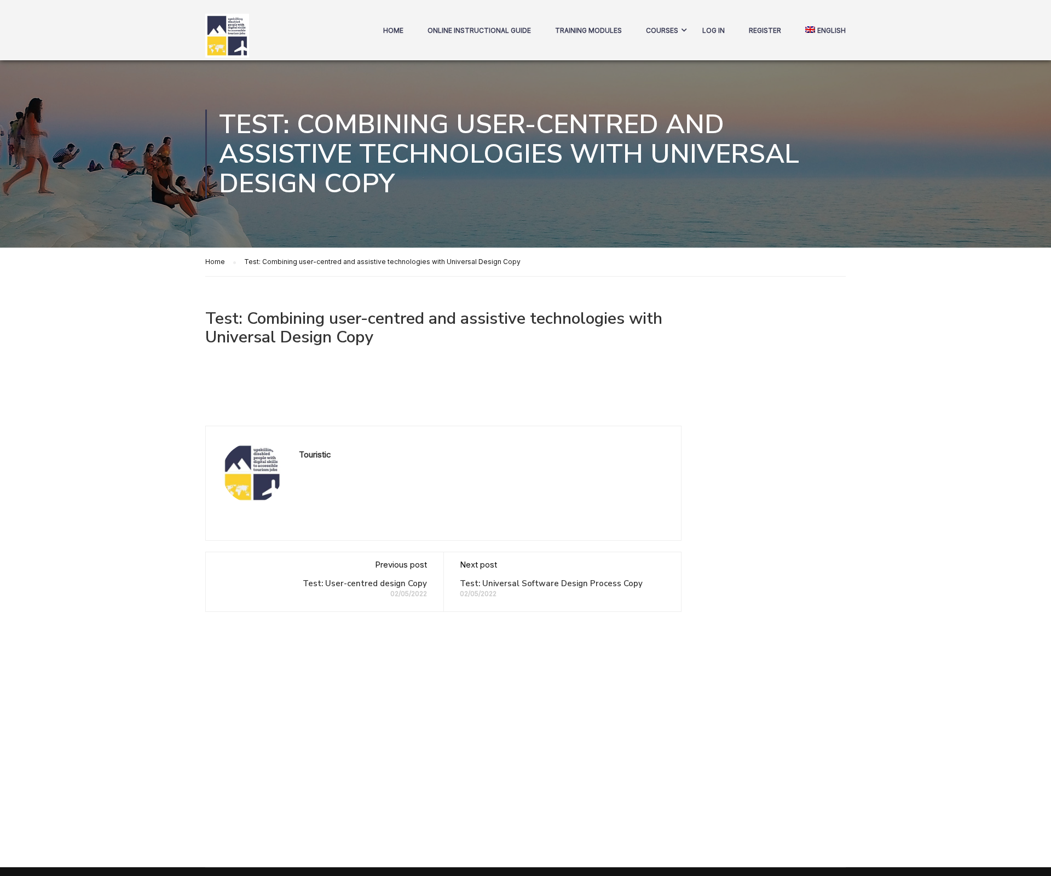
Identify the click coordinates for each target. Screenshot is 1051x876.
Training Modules (588, 30)
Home (393, 30)
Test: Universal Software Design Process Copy (551, 583)
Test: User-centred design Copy (365, 583)
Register (765, 30)
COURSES (662, 30)
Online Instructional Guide (479, 30)
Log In (713, 30)
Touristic (315, 454)
